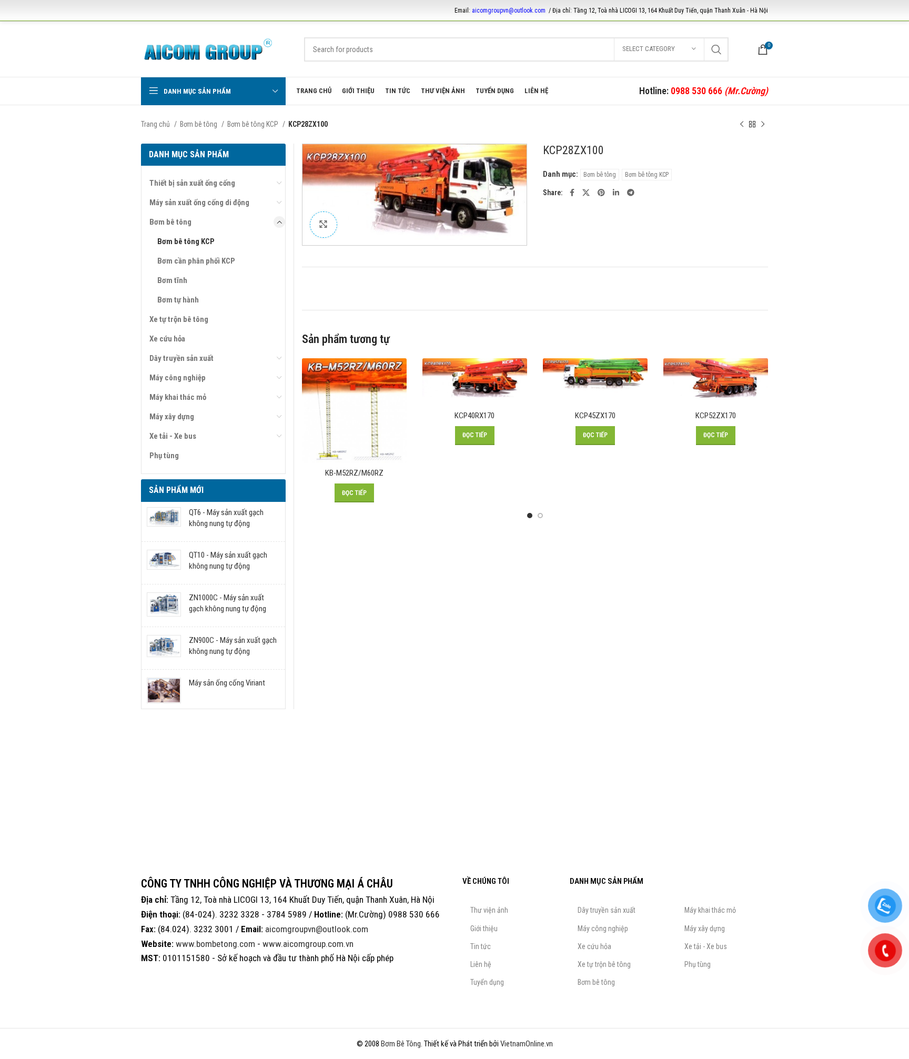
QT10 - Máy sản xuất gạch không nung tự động (228, 560)
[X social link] (586, 192)
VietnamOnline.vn (526, 1043)
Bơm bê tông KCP (253, 124)
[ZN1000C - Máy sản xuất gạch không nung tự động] (164, 605)
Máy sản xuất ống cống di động (199, 202)
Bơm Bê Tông (401, 1043)
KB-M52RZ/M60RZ (354, 473)
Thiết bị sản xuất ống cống (192, 183)
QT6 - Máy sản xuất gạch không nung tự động (226, 518)
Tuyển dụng (487, 982)
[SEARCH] (716, 49)
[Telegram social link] (631, 192)
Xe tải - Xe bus (172, 436)
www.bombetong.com (215, 944)
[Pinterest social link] (601, 192)
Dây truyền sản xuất (181, 358)
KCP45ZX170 (595, 415)
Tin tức (480, 946)
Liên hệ (480, 964)
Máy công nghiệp (177, 377)
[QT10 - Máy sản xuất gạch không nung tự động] (164, 563)
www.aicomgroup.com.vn (308, 944)
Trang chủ (156, 124)
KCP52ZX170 (715, 415)
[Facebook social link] (572, 192)
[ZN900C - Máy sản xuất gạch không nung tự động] (164, 648)
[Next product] (763, 124)
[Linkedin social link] (616, 192)
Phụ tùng (164, 455)
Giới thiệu (484, 928)
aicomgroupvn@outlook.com (509, 10)
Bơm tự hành (178, 300)
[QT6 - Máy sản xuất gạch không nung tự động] (164, 520)
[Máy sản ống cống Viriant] (164, 691)
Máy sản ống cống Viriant (227, 683)
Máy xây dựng (171, 416)
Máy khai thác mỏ (177, 397)
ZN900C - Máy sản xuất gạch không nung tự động (233, 646)
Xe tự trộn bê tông (178, 319)
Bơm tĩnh (172, 280)
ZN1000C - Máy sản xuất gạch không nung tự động (227, 603)
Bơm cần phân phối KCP (196, 261)
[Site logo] (208, 48)
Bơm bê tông (199, 124)
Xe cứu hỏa (167, 339)
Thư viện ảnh (489, 910)
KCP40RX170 (474, 415)
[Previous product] (741, 124)
